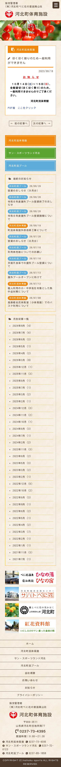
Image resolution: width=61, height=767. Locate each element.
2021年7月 (19, 559)
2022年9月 (19, 497)
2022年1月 (19, 545)
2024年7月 (19, 436)
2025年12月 (20, 367)
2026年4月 (19, 353)
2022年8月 (19, 504)
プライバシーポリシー (30, 695)
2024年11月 (20, 415)
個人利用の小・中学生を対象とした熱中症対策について (30, 288)
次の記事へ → (41, 123)
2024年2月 (19, 442)
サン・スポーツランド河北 (30, 658)
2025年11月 (20, 374)
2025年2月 (19, 401)
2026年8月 (19, 326)
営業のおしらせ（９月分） (24, 188)
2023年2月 (19, 477)
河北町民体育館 (30, 651)
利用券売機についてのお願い (25, 249)
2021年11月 (20, 552)
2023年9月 (19, 456)
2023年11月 (20, 449)
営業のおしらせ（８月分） (24, 238)
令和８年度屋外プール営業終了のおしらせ (30, 201)
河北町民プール (30, 665)
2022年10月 (20, 490)
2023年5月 (19, 463)
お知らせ (30, 688)
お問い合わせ (30, 680)
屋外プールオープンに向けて (25, 275)
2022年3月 (19, 532)
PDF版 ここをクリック (22, 108)
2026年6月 (19, 339)
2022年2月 (19, 539)
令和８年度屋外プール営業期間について (30, 215)
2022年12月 (20, 484)
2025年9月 (19, 381)
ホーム (30, 643)
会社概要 (30, 673)
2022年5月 (19, 518)
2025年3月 (19, 394)
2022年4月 (19, 525)
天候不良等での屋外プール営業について (30, 262)
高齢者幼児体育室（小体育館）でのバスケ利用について (30, 302)
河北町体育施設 (26, 14)
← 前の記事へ (19, 123)
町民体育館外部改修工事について (27, 227)
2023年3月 (19, 470)
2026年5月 (19, 346)
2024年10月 (20, 422)
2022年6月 (19, 511)
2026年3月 (19, 360)
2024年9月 (19, 429)
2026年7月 (19, 333)
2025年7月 (19, 388)
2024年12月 (20, 408)
